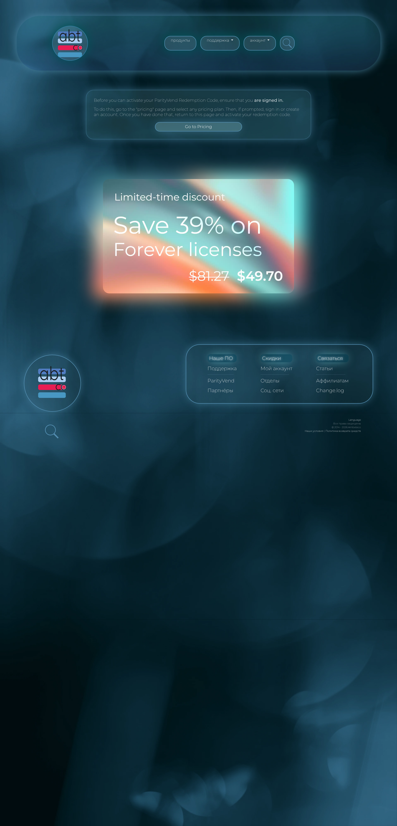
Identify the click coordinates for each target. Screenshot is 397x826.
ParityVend (220, 381)
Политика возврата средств (343, 430)
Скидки (271, 358)
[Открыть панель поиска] (287, 43)
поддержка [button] (218, 40)
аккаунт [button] (258, 40)
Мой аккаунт (276, 368)
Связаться (330, 358)
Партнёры (220, 390)
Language (354, 419)
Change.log (330, 390)
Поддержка (222, 368)
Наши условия (314, 430)
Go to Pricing (198, 126)
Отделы (270, 381)
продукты (180, 40)
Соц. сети (272, 390)
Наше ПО (221, 358)
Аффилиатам (332, 381)
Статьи (324, 368)
